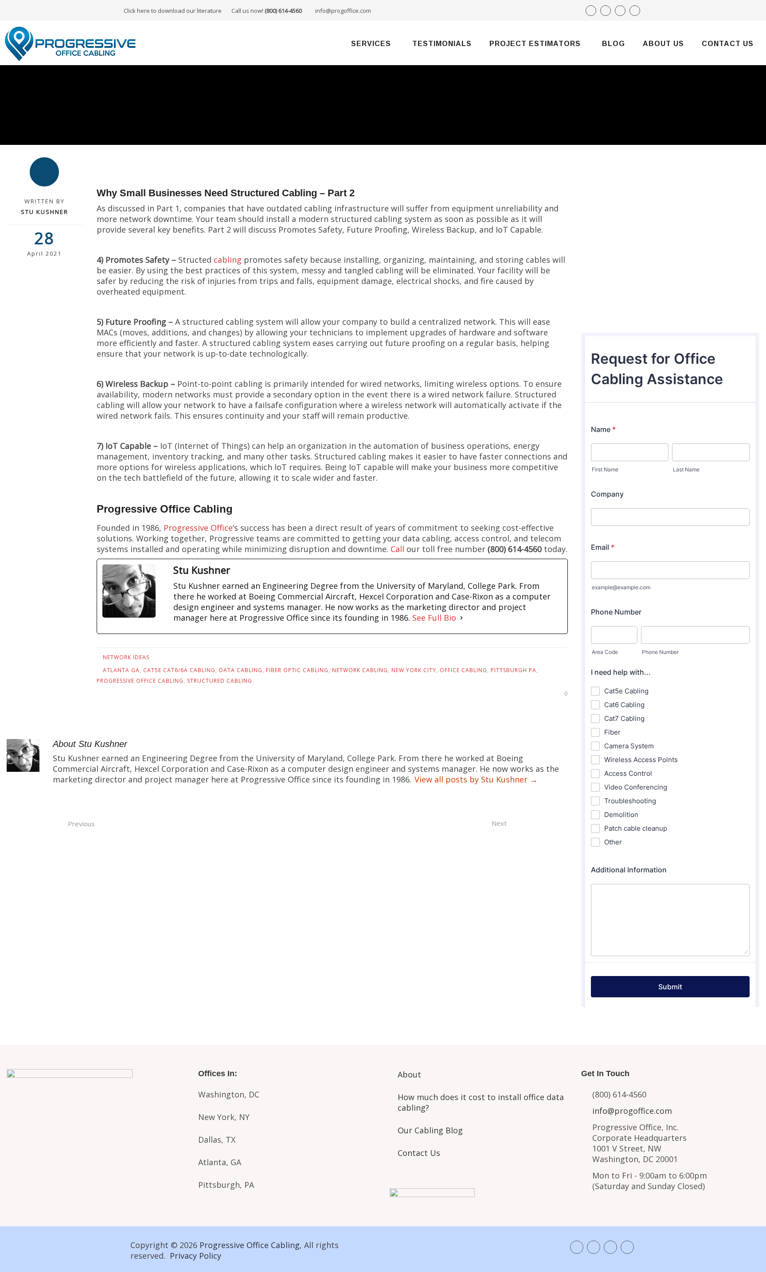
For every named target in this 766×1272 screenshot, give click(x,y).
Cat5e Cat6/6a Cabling (179, 670)
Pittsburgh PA (513, 670)
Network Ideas (126, 657)
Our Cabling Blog (430, 1130)
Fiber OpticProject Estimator (95, 1173)
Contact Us (728, 43)
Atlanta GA (121, 670)
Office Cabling (463, 670)
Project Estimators (535, 43)
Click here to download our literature (213, 11)
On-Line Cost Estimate (670, 304)
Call (397, 549)
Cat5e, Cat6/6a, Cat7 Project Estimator (95, 1139)
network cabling (360, 670)
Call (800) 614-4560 (630, 213)
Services (371, 43)
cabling (228, 259)
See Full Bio (434, 617)
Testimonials (442, 43)
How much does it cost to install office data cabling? (481, 1102)
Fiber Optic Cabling (297, 670)
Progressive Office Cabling (140, 681)
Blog (613, 43)
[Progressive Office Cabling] (71, 43)
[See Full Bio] (461, 617)
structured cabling (219, 681)
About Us (663, 43)
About (409, 1074)
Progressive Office (198, 527)
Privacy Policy (195, 1255)
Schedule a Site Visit (670, 274)
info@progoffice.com (343, 11)
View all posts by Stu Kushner (476, 779)
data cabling (240, 670)
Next (499, 823)
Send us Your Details (670, 245)
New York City (413, 670)
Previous (81, 823)
